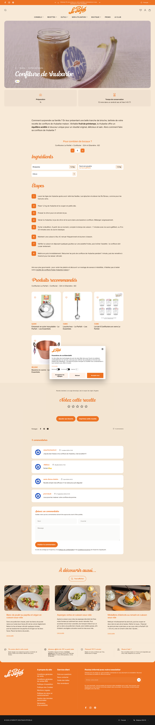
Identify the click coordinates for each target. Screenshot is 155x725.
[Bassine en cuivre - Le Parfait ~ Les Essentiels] (46, 349)
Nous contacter (62, 677)
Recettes (22, 68)
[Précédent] (55, 2)
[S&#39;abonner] (139, 680)
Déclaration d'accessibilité (42, 704)
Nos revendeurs (63, 683)
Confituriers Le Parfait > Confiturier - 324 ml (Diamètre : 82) (77, 145)
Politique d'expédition (45, 684)
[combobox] (146, 2)
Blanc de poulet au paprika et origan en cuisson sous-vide (23, 616)
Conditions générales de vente (45, 675)
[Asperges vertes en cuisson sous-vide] (77, 598)
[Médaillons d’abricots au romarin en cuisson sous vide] (128, 598)
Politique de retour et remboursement (44, 694)
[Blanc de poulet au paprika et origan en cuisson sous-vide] (27, 598)
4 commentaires (119, 428)
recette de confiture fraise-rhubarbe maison (52, 270)
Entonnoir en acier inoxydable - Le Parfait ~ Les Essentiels (45, 327)
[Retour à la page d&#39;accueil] (16, 68)
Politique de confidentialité (66, 549)
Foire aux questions (64, 674)
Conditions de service (84, 549)
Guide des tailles (63, 680)
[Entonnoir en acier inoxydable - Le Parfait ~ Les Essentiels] (46, 306)
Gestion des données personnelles (45, 699)
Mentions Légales (43, 690)
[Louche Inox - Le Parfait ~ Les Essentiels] (77, 306)
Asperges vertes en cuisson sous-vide (74, 615)
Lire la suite (9, 635)
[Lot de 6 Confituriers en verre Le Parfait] (108, 306)
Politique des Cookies (45, 687)
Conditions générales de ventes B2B (45, 680)
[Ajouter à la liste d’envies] (35, 297)
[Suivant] (100, 2)
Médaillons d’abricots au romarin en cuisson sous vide (127, 616)
